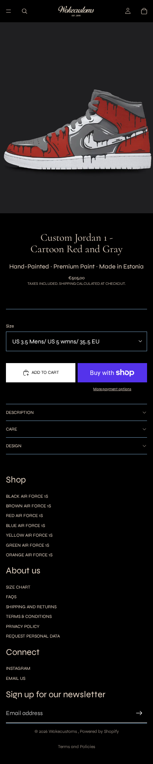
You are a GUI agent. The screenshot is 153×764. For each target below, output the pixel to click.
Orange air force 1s (29, 554)
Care (11, 429)
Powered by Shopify (99, 731)
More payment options (112, 389)
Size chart (18, 587)
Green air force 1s (27, 545)
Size (10, 326)
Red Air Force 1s (24, 515)
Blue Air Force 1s (25, 525)
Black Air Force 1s (27, 496)
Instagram (18, 668)
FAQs (11, 597)
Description (20, 412)
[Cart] (144, 11)
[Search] (24, 11)
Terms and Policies (76, 746)
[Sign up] (139, 713)
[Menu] (8, 11)
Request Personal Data (33, 636)
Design (14, 445)
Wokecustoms (63, 731)
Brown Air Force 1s (28, 505)
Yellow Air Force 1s (29, 535)
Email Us (15, 678)
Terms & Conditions (29, 616)
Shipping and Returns (31, 606)
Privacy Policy (22, 626)
